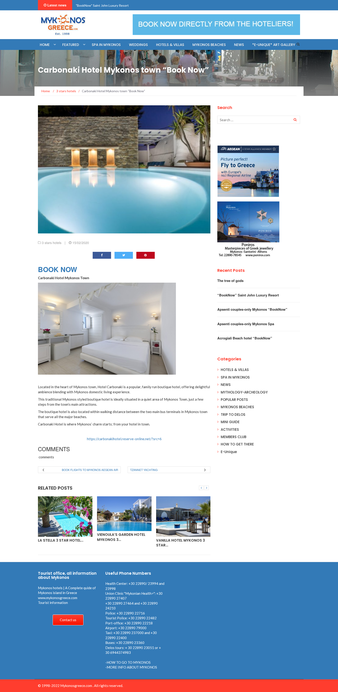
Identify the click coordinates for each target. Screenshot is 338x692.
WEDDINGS (138, 44)
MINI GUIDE (230, 421)
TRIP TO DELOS (233, 414)
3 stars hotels (51, 242)
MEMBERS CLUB (233, 436)
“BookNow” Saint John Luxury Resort (248, 295)
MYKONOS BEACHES (209, 44)
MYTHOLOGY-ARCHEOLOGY (244, 392)
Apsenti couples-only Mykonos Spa (245, 323)
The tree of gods (230, 280)
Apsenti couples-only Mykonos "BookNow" (106, 5)
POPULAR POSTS (234, 399)
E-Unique (229, 451)
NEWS (239, 44)
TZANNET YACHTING (144, 470)
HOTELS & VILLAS (235, 369)
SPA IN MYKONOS (235, 377)
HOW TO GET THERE (237, 444)
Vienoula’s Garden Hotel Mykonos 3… (121, 537)
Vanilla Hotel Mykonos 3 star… (180, 543)
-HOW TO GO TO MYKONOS (128, 662)
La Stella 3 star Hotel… (60, 540)
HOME (45, 44)
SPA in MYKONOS (106, 44)
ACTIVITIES (230, 429)
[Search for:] (258, 120)
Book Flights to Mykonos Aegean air (90, 470)
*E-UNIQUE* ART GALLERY (273, 44)
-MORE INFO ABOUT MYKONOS (131, 667)
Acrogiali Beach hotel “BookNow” (244, 338)
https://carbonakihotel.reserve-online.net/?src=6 (124, 439)
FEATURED (70, 44)
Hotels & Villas (170, 44)
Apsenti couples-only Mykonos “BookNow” (252, 309)
